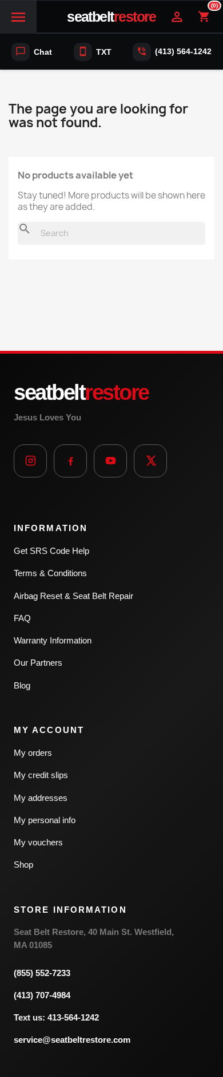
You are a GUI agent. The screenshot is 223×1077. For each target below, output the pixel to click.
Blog (22, 685)
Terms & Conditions (50, 573)
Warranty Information (52, 640)
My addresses (40, 798)
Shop (23, 864)
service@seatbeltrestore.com (72, 1039)
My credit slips (41, 775)
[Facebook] (70, 460)
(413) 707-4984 (42, 995)
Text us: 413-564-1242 (56, 1017)
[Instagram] (30, 460)
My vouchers (38, 842)
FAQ (22, 618)
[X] (150, 460)
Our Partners (38, 662)
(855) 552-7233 (42, 973)
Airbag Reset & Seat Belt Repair (73, 596)
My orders (33, 753)
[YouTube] (110, 460)
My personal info (44, 820)
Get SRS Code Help (51, 551)
